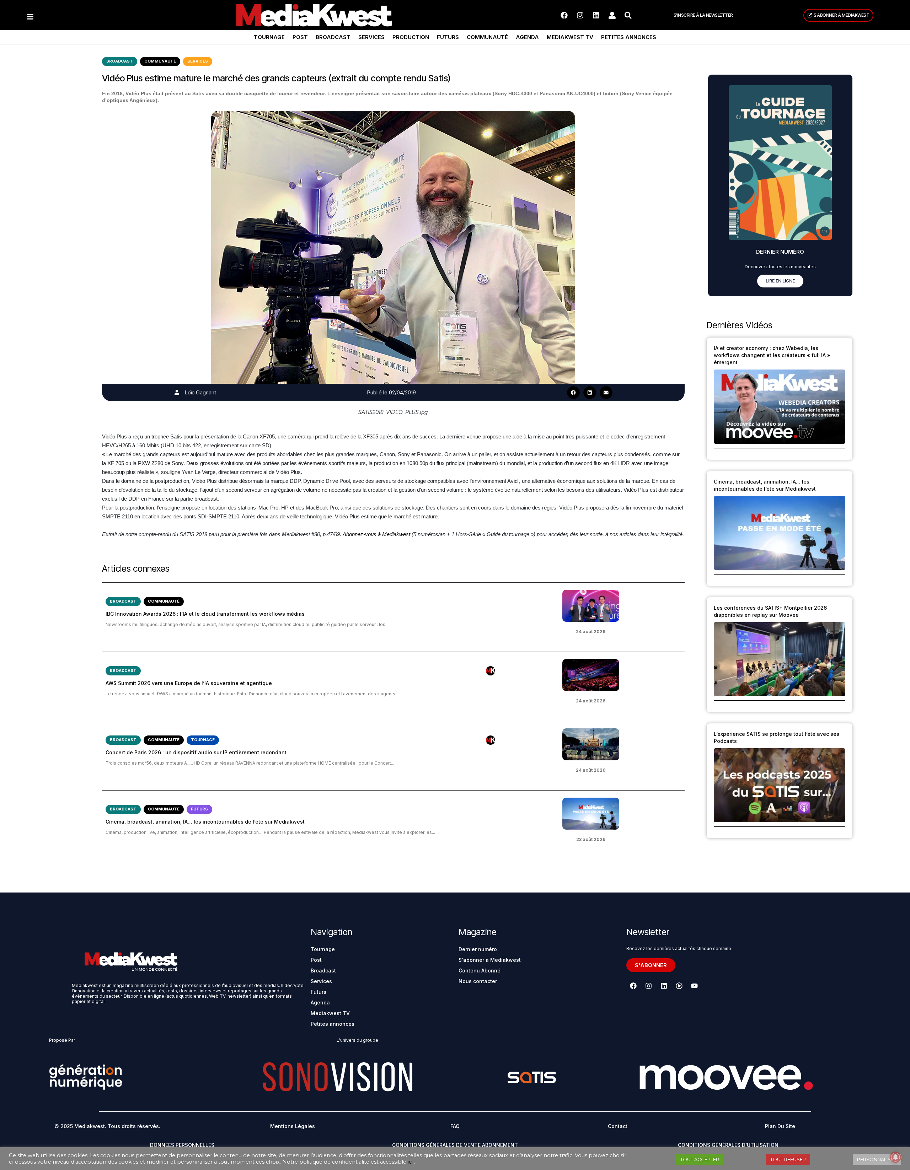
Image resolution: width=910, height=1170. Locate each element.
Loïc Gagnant (200, 392)
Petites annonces (628, 37)
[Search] (628, 15)
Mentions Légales (292, 1126)
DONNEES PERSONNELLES (182, 1145)
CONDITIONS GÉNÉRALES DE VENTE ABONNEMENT (455, 1145)
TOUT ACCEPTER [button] (699, 1159)
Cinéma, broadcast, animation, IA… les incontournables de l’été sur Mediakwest (205, 822)
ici (410, 1162)
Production (410, 37)
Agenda (527, 37)
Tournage (269, 37)
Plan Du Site (780, 1126)
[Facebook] (564, 15)
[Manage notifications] (895, 1157)
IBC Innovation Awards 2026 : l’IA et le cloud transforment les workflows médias (205, 614)
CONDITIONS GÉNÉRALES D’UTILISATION (728, 1145)
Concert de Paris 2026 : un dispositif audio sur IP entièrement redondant (196, 752)
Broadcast (333, 37)
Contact (617, 1126)
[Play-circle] (679, 986)
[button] (573, 392)
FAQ (455, 1126)
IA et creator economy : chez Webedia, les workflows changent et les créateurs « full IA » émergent (772, 355)
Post (300, 37)
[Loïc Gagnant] (177, 392)
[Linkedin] (596, 15)
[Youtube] (694, 986)
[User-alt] (612, 15)
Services (371, 37)
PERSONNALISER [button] (877, 1159)
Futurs (448, 37)
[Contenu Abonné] (490, 670)
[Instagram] (580, 15)
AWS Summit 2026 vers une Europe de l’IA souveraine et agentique (189, 683)
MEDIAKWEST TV (570, 37)
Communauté (487, 37)
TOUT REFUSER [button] (788, 1159)
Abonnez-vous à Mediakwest (376, 534)
